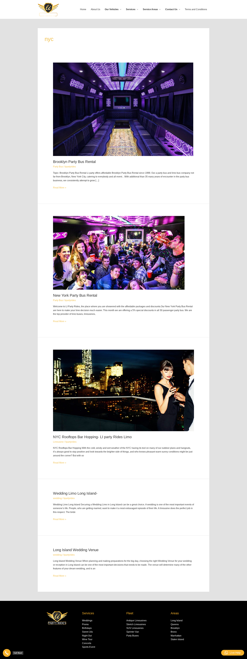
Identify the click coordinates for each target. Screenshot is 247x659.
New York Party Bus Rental (75, 295)
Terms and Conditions (196, 9)
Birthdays (87, 628)
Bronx (174, 632)
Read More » (59, 187)
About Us (95, 9)
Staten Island (177, 639)
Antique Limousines (136, 620)
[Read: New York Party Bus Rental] (119, 252)
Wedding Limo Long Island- (75, 493)
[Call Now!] (7, 653)
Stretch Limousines (136, 624)
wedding (57, 498)
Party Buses (132, 635)
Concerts (86, 643)
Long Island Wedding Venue (75, 550)
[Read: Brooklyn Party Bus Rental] (123, 109)
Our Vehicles (111, 9)
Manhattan (176, 635)
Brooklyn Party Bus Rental (74, 162)
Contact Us (171, 9)
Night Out (87, 635)
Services (130, 9)
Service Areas (150, 9)
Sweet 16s (87, 632)
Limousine (58, 442)
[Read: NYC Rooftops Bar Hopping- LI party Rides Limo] (123, 390)
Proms (85, 624)
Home (83, 9)
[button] (232, 653)
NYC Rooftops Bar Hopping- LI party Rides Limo (92, 437)
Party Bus (58, 166)
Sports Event (88, 647)
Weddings (87, 620)
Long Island (177, 620)
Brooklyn (175, 628)
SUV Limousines (135, 628)
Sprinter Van (132, 632)
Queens (175, 624)
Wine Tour (87, 639)
